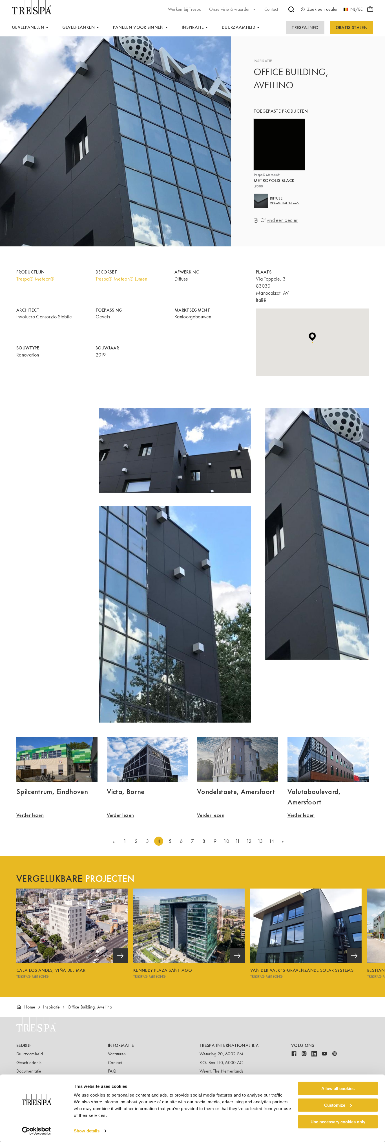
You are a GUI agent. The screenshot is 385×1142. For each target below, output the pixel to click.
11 (237, 841)
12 (248, 841)
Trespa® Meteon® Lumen (121, 279)
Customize (334, 1105)
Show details (86, 1130)
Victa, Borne (126, 791)
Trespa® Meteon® (35, 279)
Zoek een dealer (322, 9)
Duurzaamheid (29, 1053)
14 (271, 841)
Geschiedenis (28, 1062)
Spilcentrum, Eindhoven (52, 791)
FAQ (112, 1071)
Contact (115, 1062)
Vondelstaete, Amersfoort (236, 791)
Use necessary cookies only (338, 1121)
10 (226, 841)
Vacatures (117, 1053)
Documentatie (28, 1071)
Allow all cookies (338, 1088)
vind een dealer (282, 220)
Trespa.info (305, 27)
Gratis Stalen (352, 27)
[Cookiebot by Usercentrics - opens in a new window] (36, 1131)
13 (260, 841)
